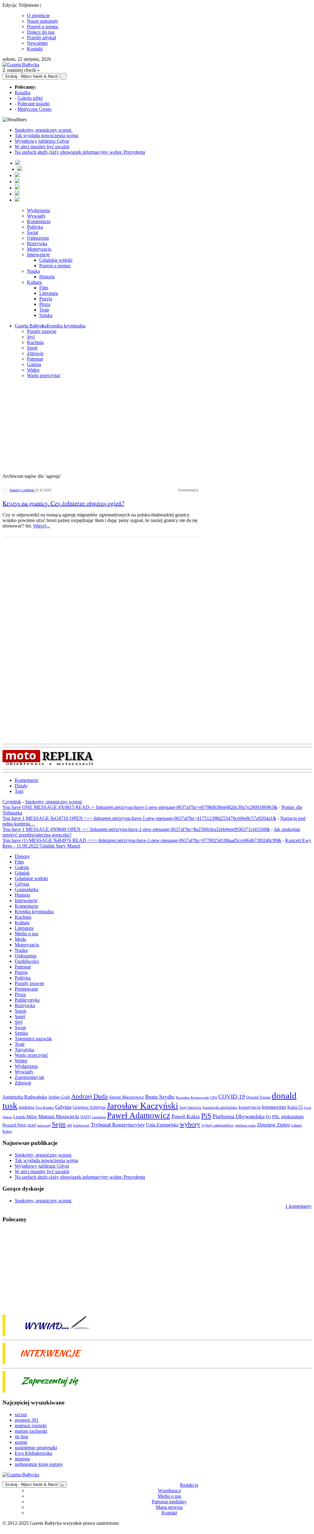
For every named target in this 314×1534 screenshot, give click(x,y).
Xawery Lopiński (22, 490)
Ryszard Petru (14, 1125)
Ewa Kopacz (45, 1107)
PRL (276, 1117)
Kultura (34, 282)
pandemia (99, 1117)
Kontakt (35, 48)
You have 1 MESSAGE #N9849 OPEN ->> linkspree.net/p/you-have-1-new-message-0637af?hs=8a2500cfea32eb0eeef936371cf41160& (136, 829)
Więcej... (41, 525)
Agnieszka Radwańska (24, 1097)
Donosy (22, 856)
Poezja (45, 298)
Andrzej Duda (89, 1096)
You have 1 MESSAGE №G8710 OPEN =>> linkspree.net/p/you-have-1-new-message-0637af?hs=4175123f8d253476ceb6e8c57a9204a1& (139, 818)
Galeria (34, 364)
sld (69, 1125)
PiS (206, 1115)
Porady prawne (41, 331)
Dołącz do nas (41, 32)
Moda (20, 939)
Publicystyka (27, 1000)
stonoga (22, 1458)
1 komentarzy (298, 1206)
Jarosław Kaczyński (142, 1106)
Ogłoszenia (38, 238)
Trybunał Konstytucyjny (118, 1125)
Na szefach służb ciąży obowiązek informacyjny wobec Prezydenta (80, 152)
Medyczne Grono (34, 109)
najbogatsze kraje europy (39, 1464)
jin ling (21, 1436)
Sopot (20, 1011)
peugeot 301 (27, 1420)
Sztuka (45, 315)
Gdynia (22, 884)
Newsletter (37, 43)
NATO (85, 1117)
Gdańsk (22, 872)
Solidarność (81, 1125)
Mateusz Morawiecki (58, 1116)
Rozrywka (37, 243)
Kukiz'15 (295, 1107)
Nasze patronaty (42, 21)
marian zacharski (31, 1431)
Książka (22, 92)
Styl (31, 336)
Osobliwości (27, 961)
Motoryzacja (39, 249)
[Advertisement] (157, 426)
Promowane (26, 988)
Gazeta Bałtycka (31, 325)
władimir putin (245, 1125)
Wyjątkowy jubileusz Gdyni (42, 141)
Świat (32, 232)
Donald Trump (258, 1097)
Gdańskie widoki (55, 260)
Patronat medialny (169, 1501)
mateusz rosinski (31, 1425)
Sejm (59, 1124)
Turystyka (24, 1049)
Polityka (35, 227)
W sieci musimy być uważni (42, 146)
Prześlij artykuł (41, 37)
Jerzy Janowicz (190, 1108)
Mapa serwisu (169, 1507)
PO (268, 1117)
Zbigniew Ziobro (273, 1125)
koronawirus (274, 1107)
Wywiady (36, 215)
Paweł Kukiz (185, 1116)
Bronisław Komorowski (192, 1097)
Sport (32, 347)
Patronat (35, 358)
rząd (32, 1124)
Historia (47, 276)
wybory (190, 1124)
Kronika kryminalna (66, 325)
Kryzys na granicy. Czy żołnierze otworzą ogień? (63, 503)
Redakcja (189, 1485)
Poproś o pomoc (43, 26)
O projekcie (38, 15)
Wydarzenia (38, 210)
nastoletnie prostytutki (36, 1447)
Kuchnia (35, 342)
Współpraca (169, 1490)
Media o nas (26, 933)
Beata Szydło (159, 1097)
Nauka (33, 271)
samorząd (44, 1125)
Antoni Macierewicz (126, 1097)
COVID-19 (231, 1096)
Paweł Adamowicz (138, 1115)
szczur (21, 1414)
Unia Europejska (162, 1124)
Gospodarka (26, 889)
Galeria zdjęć (30, 98)
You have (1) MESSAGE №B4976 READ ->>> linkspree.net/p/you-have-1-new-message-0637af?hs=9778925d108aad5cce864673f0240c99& (141, 840)
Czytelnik (11, 801)
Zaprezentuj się (29, 1077)
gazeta (21, 1442)
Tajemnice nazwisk (33, 1038)
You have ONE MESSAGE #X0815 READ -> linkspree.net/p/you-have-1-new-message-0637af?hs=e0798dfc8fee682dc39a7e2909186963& (140, 807)
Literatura (48, 293)
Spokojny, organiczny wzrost (43, 130)
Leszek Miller (25, 1116)
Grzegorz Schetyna (89, 1107)
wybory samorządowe (217, 1125)
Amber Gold (59, 1097)
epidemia (26, 1107)
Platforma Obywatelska (239, 1116)
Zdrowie (35, 353)
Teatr (44, 309)
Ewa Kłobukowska (33, 1453)
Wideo (33, 370)
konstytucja (250, 1107)
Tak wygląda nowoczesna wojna (46, 135)
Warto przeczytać (43, 375)
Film (43, 287)
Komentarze (39, 221)
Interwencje (38, 254)
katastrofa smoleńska (220, 1107)
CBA (213, 1097)
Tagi (19, 791)
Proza (44, 304)
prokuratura (292, 1116)
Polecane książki (33, 103)
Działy (21, 785)
